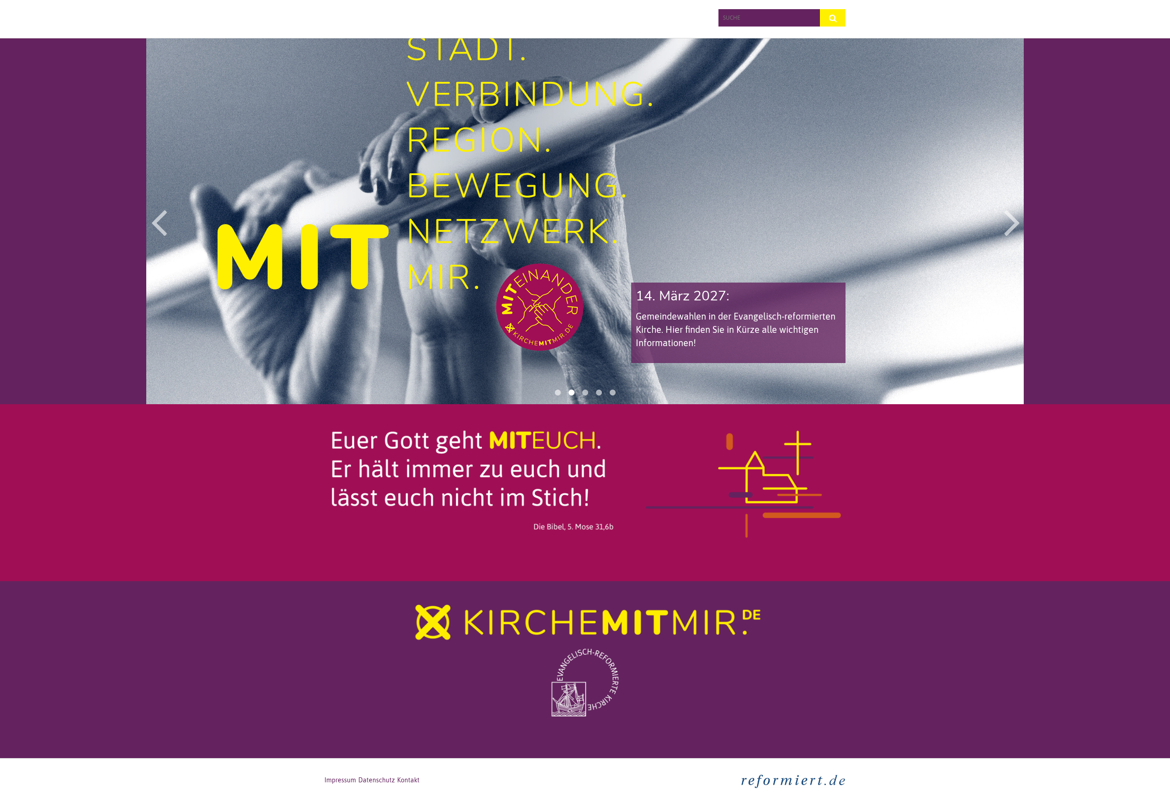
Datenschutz (376, 780)
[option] (585, 221)
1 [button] (557, 392)
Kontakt (408, 780)
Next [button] (1012, 221)
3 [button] (585, 392)
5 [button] (612, 392)
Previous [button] (159, 221)
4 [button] (598, 392)
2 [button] (571, 392)
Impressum (340, 780)
